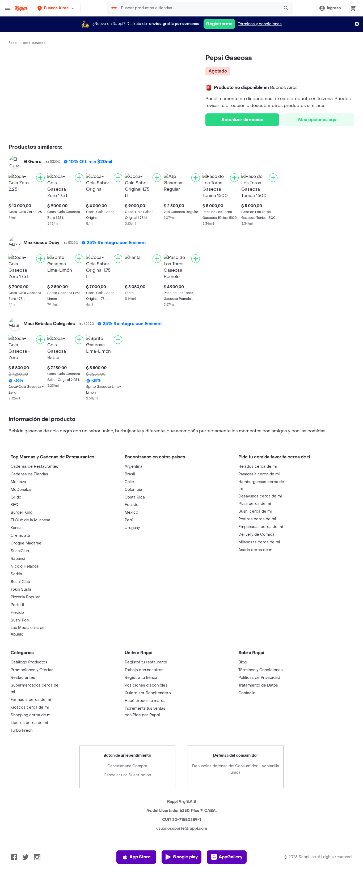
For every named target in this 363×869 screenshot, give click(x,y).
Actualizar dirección (242, 119)
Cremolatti (20, 535)
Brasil (130, 474)
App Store (140, 857)
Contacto (246, 693)
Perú (129, 520)
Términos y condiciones (260, 24)
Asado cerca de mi (255, 549)
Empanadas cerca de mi (260, 526)
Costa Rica (135, 497)
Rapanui (18, 558)
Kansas (17, 527)
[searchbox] (199, 8)
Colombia (133, 489)
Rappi (13, 43)
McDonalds (21, 489)
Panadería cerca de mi (259, 474)
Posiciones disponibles (146, 685)
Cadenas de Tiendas (29, 474)
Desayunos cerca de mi (260, 496)
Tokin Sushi (21, 589)
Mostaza (18, 481)
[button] (56, 8)
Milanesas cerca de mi (259, 542)
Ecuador (132, 504)
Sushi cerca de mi (255, 511)
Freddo (17, 612)
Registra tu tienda (141, 677)
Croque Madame (26, 543)
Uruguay (132, 527)
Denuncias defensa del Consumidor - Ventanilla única (235, 769)
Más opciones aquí (317, 119)
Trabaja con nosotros (144, 669)
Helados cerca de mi (257, 466)
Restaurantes (23, 677)
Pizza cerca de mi (254, 503)
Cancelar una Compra (127, 766)
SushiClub (20, 550)
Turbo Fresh (21, 730)
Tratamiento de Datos (258, 685)
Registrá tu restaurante (146, 662)
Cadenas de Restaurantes (34, 466)
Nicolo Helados (25, 566)
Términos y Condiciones (260, 669)
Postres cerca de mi (257, 519)
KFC (14, 504)
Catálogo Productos (29, 662)
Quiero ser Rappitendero (148, 693)
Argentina (133, 466)
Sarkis (16, 574)
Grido (16, 497)
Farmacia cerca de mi (31, 699)
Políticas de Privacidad (259, 677)
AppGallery (230, 857)
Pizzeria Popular (25, 597)
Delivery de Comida (256, 534)
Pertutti (17, 604)
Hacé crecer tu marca (145, 700)
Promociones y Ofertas (32, 669)
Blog (242, 662)
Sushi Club (20, 581)
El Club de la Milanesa (30, 520)
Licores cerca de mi (29, 722)
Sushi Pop (20, 620)
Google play (185, 857)
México (131, 512)
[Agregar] (40, 177)
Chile (129, 481)
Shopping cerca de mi (31, 715)
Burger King (21, 512)
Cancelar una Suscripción (127, 775)
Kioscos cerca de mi (30, 707)
